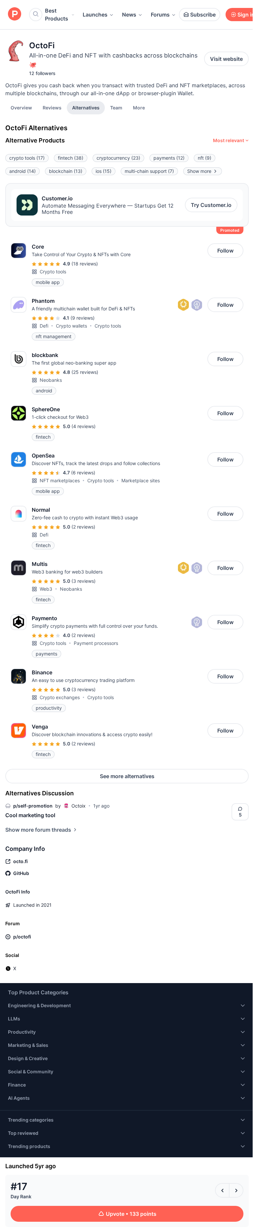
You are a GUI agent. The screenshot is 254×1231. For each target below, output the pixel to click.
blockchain (65, 171)
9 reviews (82, 318)
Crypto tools (53, 271)
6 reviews (83, 472)
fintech (70, 158)
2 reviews (83, 527)
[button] (139, 107)
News (129, 14)
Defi (44, 326)
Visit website (226, 59)
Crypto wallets (71, 326)
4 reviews (83, 426)
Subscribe (203, 14)
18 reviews (84, 263)
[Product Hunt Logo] (14, 14)
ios (103, 171)
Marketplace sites (140, 480)
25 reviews (85, 372)
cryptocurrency (118, 158)
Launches (95, 14)
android (22, 171)
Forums (160, 14)
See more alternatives (127, 776)
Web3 (46, 589)
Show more (199, 171)
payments (169, 158)
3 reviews (83, 581)
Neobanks (51, 380)
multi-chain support (149, 171)
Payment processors (96, 643)
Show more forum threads (38, 829)
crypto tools (27, 158)
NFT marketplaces (60, 480)
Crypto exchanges (60, 697)
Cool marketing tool (30, 815)
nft (204, 158)
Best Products (56, 14)
